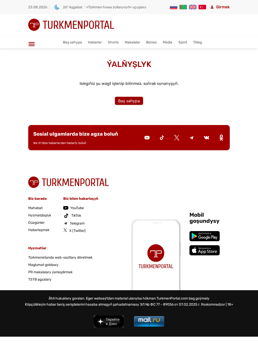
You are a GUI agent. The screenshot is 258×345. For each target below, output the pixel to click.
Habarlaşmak (38, 230)
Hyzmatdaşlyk (39, 215)
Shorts (113, 42)
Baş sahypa (72, 42)
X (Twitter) (77, 231)
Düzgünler (36, 222)
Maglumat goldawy (43, 265)
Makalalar (132, 42)
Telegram (77, 223)
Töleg (197, 42)
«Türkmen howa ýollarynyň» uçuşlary (116, 7)
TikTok (76, 215)
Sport (182, 42)
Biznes (151, 42)
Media (167, 42)
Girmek (223, 7)
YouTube (77, 208)
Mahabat (35, 208)
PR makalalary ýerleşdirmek (50, 272)
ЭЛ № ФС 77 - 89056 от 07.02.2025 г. (170, 304)
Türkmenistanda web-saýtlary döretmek (60, 257)
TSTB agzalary (39, 279)
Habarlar (95, 42)
